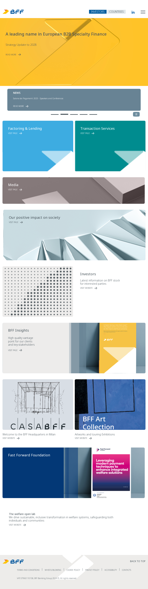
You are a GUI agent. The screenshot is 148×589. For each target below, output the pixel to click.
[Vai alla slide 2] (64, 114)
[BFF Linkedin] (130, 12)
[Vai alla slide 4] (83, 114)
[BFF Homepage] (13, 12)
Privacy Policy (92, 570)
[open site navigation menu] (143, 12)
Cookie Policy (73, 570)
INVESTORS (98, 11)
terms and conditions (28, 570)
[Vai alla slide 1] (55, 114)
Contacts (126, 570)
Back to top (137, 561)
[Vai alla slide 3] (74, 114)
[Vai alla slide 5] (93, 114)
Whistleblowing (53, 570)
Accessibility (110, 570)
